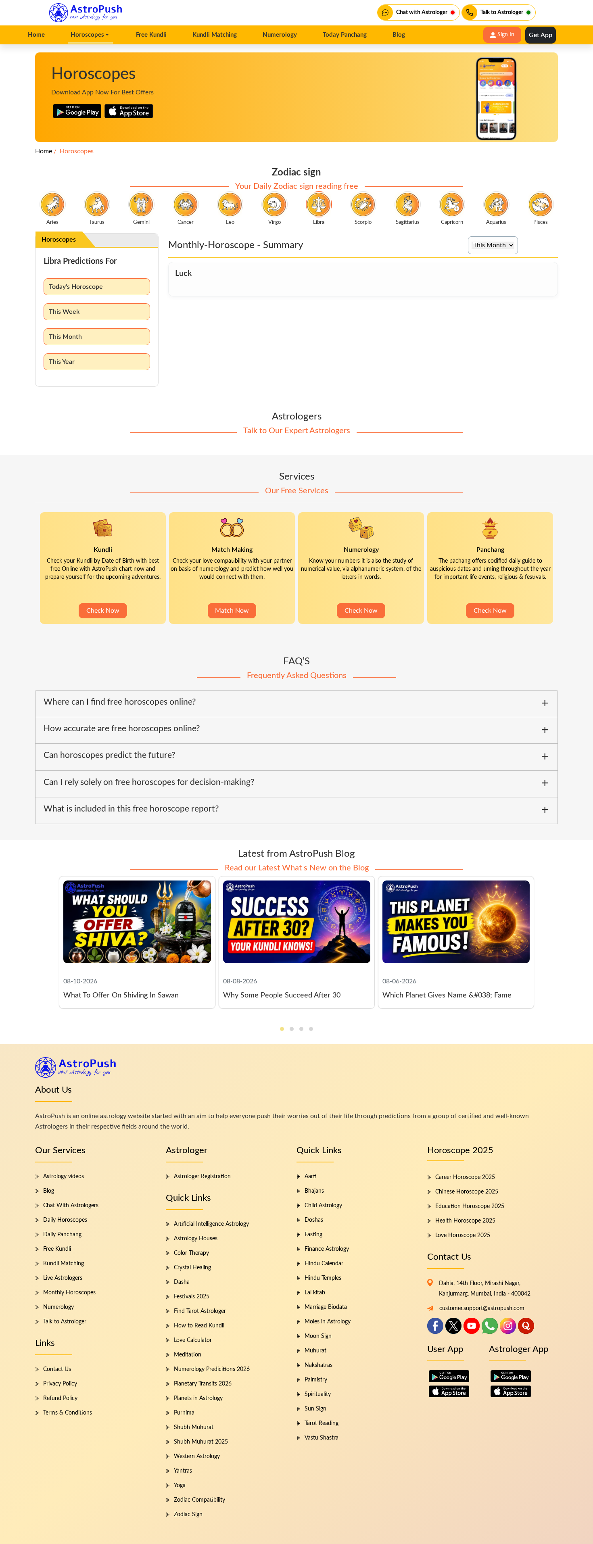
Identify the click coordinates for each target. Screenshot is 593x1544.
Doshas (314, 1220)
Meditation (187, 1355)
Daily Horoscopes (65, 1220)
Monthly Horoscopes (69, 1293)
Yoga (180, 1485)
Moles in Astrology (328, 1322)
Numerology (58, 1307)
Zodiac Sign (188, 1514)
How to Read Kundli (199, 1326)
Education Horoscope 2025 (469, 1206)
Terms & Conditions (67, 1413)
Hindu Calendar (324, 1263)
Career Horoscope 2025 (465, 1177)
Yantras (183, 1471)
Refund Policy (60, 1398)
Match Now (232, 610)
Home (43, 151)
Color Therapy (191, 1253)
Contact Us (57, 1369)
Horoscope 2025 (460, 1150)
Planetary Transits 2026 (203, 1384)
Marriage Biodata (326, 1307)
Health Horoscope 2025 (465, 1221)
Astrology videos (63, 1176)
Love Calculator (193, 1340)
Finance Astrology (327, 1249)
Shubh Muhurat (193, 1427)
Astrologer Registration (202, 1176)
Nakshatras (318, 1365)
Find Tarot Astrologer (200, 1311)
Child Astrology (323, 1205)
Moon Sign (318, 1336)
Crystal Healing (192, 1268)
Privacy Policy (60, 1384)
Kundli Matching (63, 1263)
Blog (48, 1191)
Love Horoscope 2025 (462, 1235)
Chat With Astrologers (70, 1205)
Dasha (182, 1282)
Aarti (311, 1176)
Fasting (313, 1234)
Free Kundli (57, 1249)
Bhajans (314, 1191)
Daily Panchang (62, 1234)
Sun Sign (315, 1409)
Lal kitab (315, 1293)
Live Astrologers (62, 1278)
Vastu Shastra (321, 1438)
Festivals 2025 (191, 1297)
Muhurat (315, 1351)
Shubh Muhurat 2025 (201, 1442)
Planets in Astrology (198, 1398)
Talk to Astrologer (64, 1322)
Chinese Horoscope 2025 (466, 1192)
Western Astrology (197, 1456)
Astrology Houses (195, 1238)
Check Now (102, 610)
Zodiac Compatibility (199, 1500)
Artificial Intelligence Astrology (211, 1224)
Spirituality (318, 1394)
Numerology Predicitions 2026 (212, 1369)
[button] (282, 1029)
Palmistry (316, 1380)
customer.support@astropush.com (481, 1308)
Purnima (184, 1413)
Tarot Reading (321, 1423)
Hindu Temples (323, 1278)
